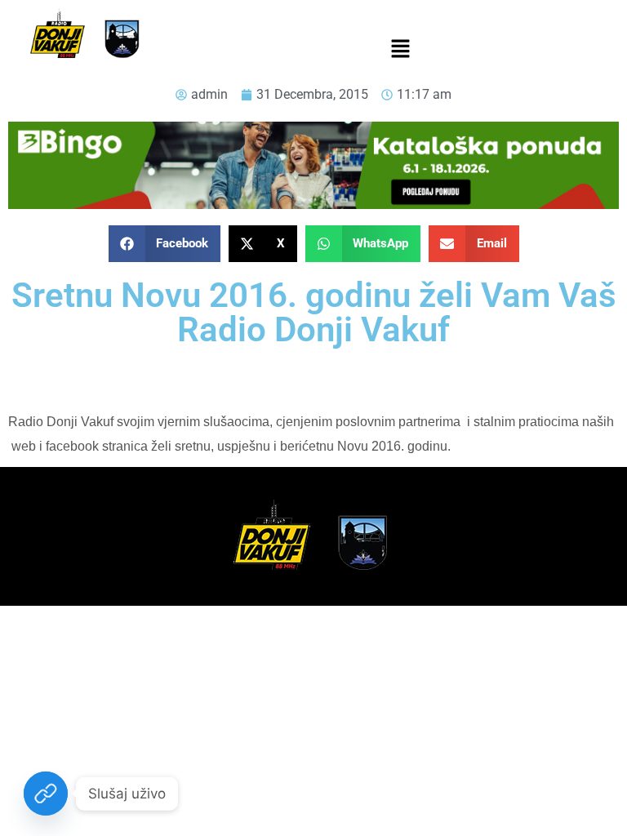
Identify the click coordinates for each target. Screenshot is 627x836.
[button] (400, 50)
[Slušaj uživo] (46, 794)
